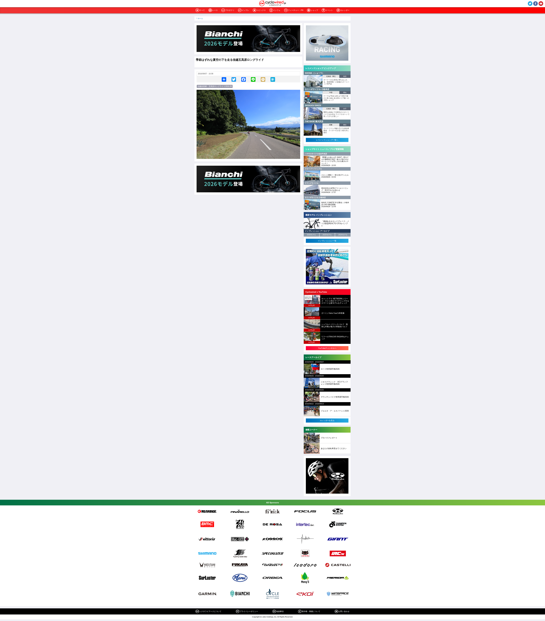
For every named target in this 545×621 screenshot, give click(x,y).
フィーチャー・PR (295, 10)
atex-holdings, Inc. (270, 617)
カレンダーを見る (327, 420)
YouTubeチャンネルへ (327, 348)
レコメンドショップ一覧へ (327, 140)
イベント (329, 10)
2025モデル (327, 235)
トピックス (261, 10)
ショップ (314, 10)
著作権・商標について (311, 611)
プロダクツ (229, 10)
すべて (202, 10)
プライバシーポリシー (249, 611)
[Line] (253, 79)
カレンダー (344, 10)
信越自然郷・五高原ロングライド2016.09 (215, 86)
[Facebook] (243, 79)
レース (215, 10)
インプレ (245, 10)
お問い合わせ (343, 611)
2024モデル (342, 235)
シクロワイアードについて (210, 611)
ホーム (200, 18)
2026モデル (311, 235)
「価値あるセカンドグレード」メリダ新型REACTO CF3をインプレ (335, 223)
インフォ (276, 10)
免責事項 (280, 611)
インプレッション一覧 (327, 241)
